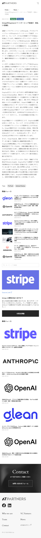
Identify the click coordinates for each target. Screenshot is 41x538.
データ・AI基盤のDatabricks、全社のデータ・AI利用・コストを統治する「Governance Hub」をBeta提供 (26, 247)
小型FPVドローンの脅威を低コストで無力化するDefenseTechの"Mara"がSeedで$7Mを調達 (26, 239)
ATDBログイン (25, 525)
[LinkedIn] (10, 505)
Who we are (7, 513)
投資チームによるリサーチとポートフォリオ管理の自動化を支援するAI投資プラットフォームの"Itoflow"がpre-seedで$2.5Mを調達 (26, 230)
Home (6, 10)
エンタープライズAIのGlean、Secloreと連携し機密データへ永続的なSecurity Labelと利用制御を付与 (26, 197)
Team (4, 519)
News (15, 10)
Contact (5, 525)
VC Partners (25, 513)
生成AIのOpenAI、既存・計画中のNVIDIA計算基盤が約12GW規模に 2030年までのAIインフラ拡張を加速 (26, 255)
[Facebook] (4, 505)
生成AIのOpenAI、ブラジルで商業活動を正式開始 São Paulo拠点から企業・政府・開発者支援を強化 (26, 205)
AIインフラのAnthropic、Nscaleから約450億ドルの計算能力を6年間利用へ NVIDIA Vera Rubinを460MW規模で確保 (26, 213)
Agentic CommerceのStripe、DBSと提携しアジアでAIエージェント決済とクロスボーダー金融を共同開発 (26, 222)
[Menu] (38, 3)
